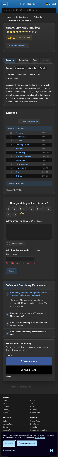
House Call (21, 168)
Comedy (32, 68)
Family (43, 68)
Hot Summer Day (23, 156)
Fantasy (5, 407)
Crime (5, 401)
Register (31, 4)
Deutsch (52, 4)
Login (22, 4)
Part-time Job (22, 164)
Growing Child (22, 145)
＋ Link (45, 60)
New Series (34, 424)
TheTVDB (33, 102)
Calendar (33, 427)
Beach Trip (20, 152)
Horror (32, 407)
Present (19, 133)
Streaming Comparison (38, 430)
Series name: (11, 254)
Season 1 (17, 128)
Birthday (19, 176)
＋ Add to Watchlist (17, 46)
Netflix (5, 421)
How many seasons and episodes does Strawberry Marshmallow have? (28, 294)
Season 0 (17, 183)
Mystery (5, 413)
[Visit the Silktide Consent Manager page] (51, 450)
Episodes (23, 60)
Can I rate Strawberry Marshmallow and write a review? (28, 323)
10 (14, 214)
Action (32, 404)
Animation (38, 17)
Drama (32, 401)
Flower (19, 141)
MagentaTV (7, 430)
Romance (33, 410)
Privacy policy (40, 437)
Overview (10, 60)
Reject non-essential (27, 443)
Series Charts (22, 17)
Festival (19, 148)
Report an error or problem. (21, 387)
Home (8, 17)
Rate (35, 60)
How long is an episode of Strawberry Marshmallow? (28, 314)
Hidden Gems (35, 413)
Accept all (9, 443)
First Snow (20, 137)
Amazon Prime (8, 424)
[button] (5, 4)
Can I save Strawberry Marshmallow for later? (28, 333)
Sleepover (20, 160)
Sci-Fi (5, 404)
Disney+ (6, 427)
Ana (17, 172)
